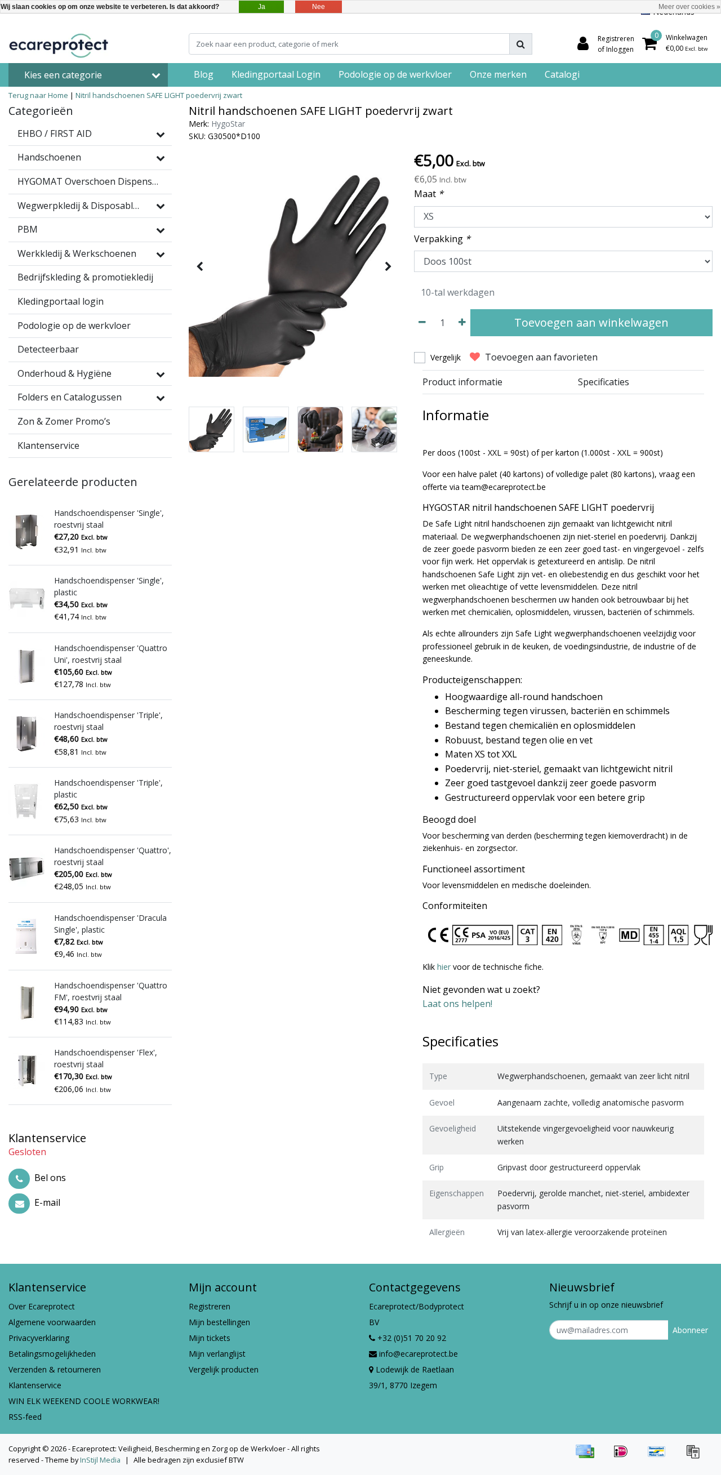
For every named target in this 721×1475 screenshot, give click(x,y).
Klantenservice (34, 1385)
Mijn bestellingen (219, 1322)
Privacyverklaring (38, 1338)
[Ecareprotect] (59, 44)
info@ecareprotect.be (418, 1353)
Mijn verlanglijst (217, 1353)
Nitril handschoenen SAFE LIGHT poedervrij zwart (158, 95)
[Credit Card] (589, 1456)
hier (445, 966)
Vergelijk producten (224, 1369)
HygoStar (228, 123)
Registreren (209, 1306)
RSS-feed (25, 1416)
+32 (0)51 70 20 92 (410, 1338)
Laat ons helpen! (457, 1003)
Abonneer (690, 1330)
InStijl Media (100, 1460)
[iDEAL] (625, 1456)
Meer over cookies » (689, 7)
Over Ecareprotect (41, 1306)
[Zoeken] (521, 44)
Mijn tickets (209, 1338)
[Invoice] (696, 1456)
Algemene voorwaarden (52, 1322)
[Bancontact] (661, 1456)
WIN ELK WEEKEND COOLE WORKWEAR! (83, 1401)
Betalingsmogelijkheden (52, 1353)
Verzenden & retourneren (54, 1369)
